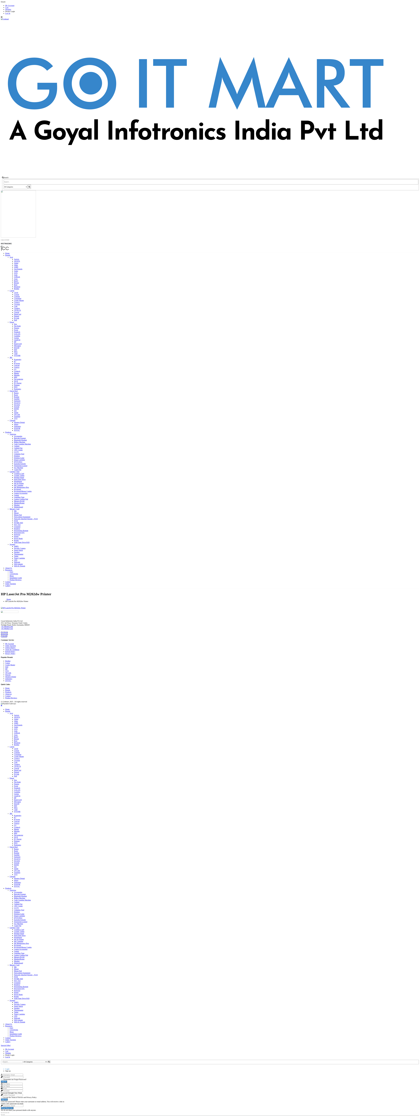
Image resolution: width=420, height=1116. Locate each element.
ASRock (17, 277)
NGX (16, 381)
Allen (16, 265)
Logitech (17, 371)
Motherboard (18, 507)
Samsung (17, 401)
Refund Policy (10, 652)
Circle (16, 293)
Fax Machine (18, 468)
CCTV (16, 452)
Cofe (15, 306)
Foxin (16, 330)
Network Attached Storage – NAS (26, 519)
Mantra (16, 373)
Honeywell (18, 344)
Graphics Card (19, 474)
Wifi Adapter (18, 564)
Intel (15, 350)
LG (15, 369)
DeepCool (17, 314)
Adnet (16, 263)
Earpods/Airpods (20, 464)
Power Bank (18, 538)
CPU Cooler (18, 450)
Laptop (16, 495)
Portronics (17, 389)
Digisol (16, 316)
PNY (16, 387)
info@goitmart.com (13, 2)
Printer (16, 536)
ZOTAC (17, 430)
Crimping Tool (19, 454)
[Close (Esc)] (2, 1112)
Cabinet (16, 446)
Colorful (17, 296)
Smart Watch (18, 550)
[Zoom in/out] (8, 1112)
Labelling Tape (19, 497)
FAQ (11, 572)
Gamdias (17, 336)
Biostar (16, 283)
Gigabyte (17, 340)
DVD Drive (18, 462)
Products (8, 432)
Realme (16, 397)
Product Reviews (15, 580)
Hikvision (17, 346)
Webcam (17, 562)
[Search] (29, 186)
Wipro (16, 424)
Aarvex (16, 259)
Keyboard (17, 489)
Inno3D (16, 348)
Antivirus (13, 434)
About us (8, 694)
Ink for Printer (19, 483)
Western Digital (19, 422)
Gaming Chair (14, 472)
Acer (11, 257)
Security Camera (19, 548)
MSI (15, 377)
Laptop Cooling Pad (21, 499)
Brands (7, 255)
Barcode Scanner (20, 438)
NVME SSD (18, 523)
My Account (9, 5)
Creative (17, 308)
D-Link (16, 318)
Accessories (18, 436)
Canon (12, 291)
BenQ (16, 281)
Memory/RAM (19, 501)
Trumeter (17, 416)
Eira (15, 324)
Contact (8, 582)
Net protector (18, 379)
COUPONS (14, 574)
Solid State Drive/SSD (22, 542)
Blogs (12, 576)
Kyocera (17, 363)
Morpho (17, 375)
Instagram (4, 634)
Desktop (17, 456)
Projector (17, 534)
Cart (6, 7)
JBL (11, 357)
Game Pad (17, 470)
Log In (7, 13)
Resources (8, 570)
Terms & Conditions (12, 650)
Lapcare (17, 365)
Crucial (16, 312)
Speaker (17, 552)
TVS (15, 418)
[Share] (4, 1112)
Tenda (16, 413)
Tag (15, 411)
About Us (8, 568)
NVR (16, 521)
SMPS (16, 546)
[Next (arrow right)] (4, 1114)
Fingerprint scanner (20, 466)
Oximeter (17, 527)
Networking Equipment (22, 517)
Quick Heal (14, 391)
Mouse (16, 513)
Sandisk (16, 399)
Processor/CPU (19, 533)
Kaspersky (17, 359)
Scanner (12, 544)
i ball (15, 354)
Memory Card (14, 509)
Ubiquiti (12, 420)
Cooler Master (19, 300)
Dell (15, 320)
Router (16, 540)
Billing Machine (19, 442)
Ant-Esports (18, 269)
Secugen (17, 405)
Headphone (18, 481)
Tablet (16, 556)
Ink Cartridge (18, 485)
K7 (15, 361)
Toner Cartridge (19, 558)
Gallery (7, 586)
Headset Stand (19, 477)
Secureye (17, 403)
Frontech (17, 332)
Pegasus (17, 385)
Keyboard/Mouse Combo (23, 491)
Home (7, 253)
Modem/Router (19, 503)
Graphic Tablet (19, 475)
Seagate (16, 407)
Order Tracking (10, 584)
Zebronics (17, 426)
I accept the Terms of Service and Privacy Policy (20, 1097)
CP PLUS (17, 310)
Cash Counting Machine (22, 444)
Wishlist (8, 9)
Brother (16, 289)
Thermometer (18, 554)
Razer (16, 395)
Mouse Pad (18, 515)
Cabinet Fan (18, 448)
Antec (16, 271)
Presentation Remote (21, 531)
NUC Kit (17, 525)
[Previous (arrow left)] (2, 1114)
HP (15, 342)
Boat (15, 285)
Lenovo (16, 367)
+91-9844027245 (7, 629)
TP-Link (17, 414)
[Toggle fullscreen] (6, 1112)
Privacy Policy (10, 653)
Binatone (17, 287)
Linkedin (4, 636)
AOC (16, 273)
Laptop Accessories (20, 493)
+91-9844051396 (7, 627)
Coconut (17, 304)
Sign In (4, 1081)
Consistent (17, 298)
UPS (15, 560)
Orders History (10, 648)
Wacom (7, 675)
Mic (15, 511)
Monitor (17, 505)
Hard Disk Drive (20, 479)
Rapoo (16, 393)
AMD (16, 267)
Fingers (16, 328)
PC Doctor (17, 383)
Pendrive (17, 529)
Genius (16, 338)
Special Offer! (6, 1045)
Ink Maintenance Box (21, 487)
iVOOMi (17, 355)
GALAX (17, 334)
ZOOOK (17, 428)
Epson (12, 322)
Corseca (17, 302)
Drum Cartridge (19, 460)
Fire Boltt (17, 326)
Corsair (16, 295)
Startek (16, 409)
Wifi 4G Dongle (19, 566)
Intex (16, 352)
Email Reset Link (7, 1108)
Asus (16, 279)
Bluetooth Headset (20, 440)
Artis (15, 275)
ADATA (17, 261)
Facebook (4, 632)
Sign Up (4, 1099)
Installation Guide (16, 578)
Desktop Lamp (19, 458)
